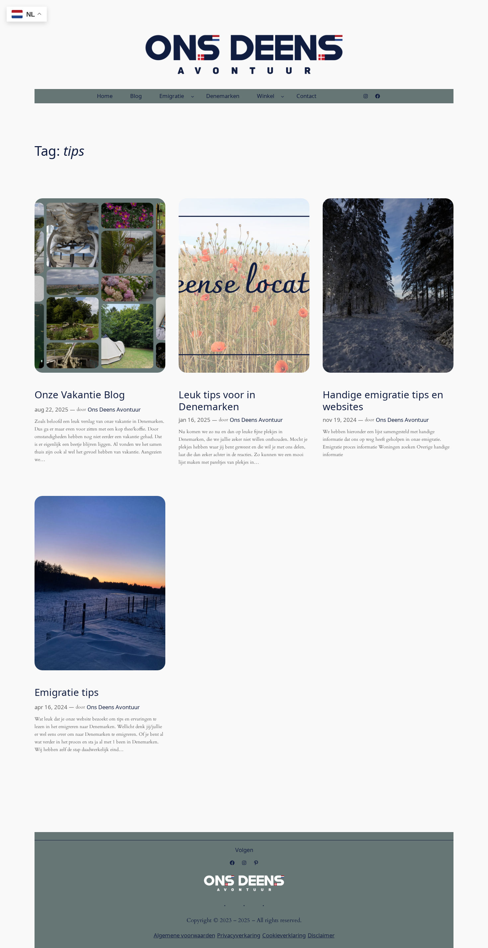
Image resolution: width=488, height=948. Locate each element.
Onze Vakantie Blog (80, 395)
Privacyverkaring (238, 935)
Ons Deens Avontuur (114, 409)
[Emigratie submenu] (192, 96)
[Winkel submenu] (282, 96)
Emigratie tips (67, 692)
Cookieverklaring (284, 935)
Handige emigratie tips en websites (383, 400)
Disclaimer (321, 935)
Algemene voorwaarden (184, 935)
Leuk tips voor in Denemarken (217, 400)
